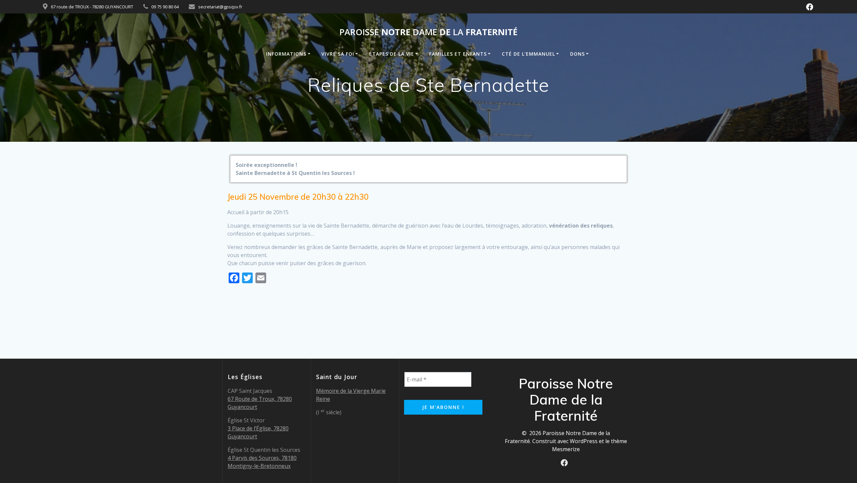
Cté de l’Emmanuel (528, 54)
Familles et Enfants (458, 54)
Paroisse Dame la (428, 32)
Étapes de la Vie (391, 54)
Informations (286, 54)
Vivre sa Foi (337, 54)
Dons (577, 54)
